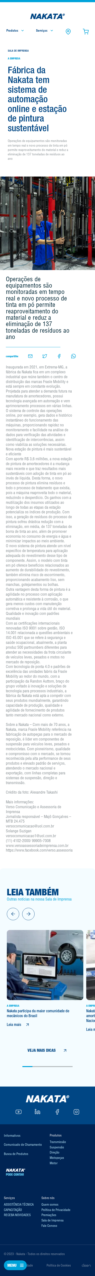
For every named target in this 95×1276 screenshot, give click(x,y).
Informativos (12, 1135)
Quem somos (49, 1204)
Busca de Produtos (16, 1154)
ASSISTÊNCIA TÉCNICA (19, 1204)
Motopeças (57, 1158)
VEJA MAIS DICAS (42, 1050)
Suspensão (57, 1147)
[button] (13, 914)
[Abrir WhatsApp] (83, 1263)
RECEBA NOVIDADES (17, 1215)
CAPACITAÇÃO (13, 1210)
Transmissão (58, 1142)
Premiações (48, 1215)
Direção (54, 1152)
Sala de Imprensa (52, 1220)
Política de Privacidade (55, 1210)
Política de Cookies (59, 1265)
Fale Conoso (49, 1226)
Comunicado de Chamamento (23, 1144)
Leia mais (14, 1024)
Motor (53, 1163)
